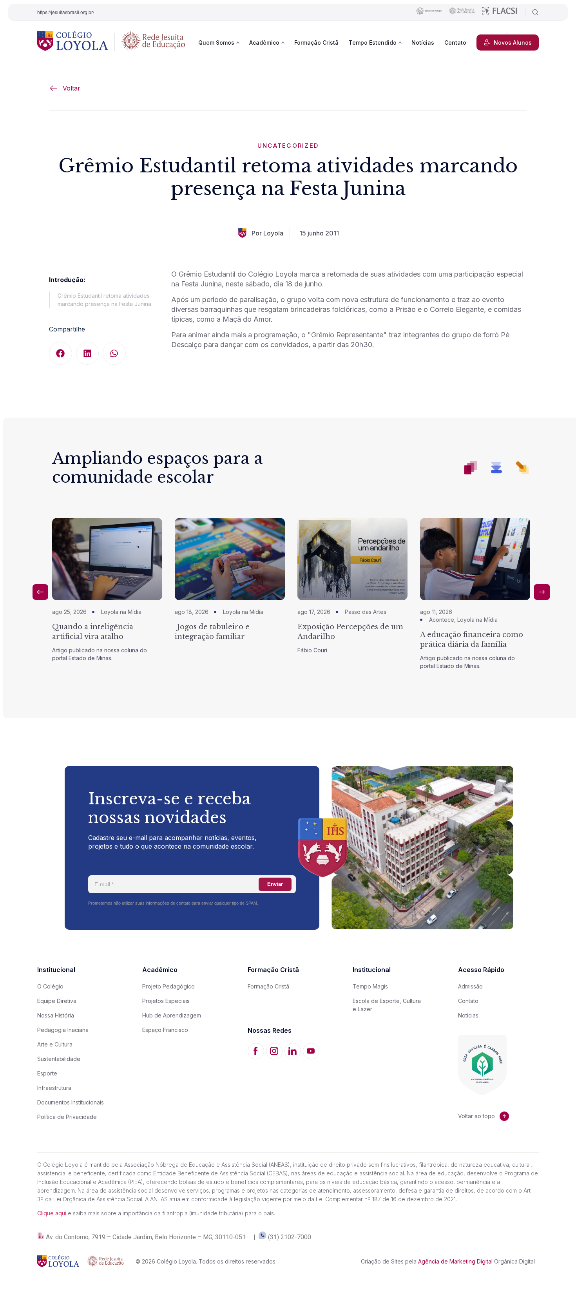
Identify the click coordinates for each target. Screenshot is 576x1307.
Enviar (275, 884)
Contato (455, 42)
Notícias (422, 42)
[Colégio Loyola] (72, 42)
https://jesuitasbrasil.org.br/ (65, 12)
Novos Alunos (513, 42)
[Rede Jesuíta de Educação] (153, 42)
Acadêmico (264, 42)
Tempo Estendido (373, 42)
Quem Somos (216, 42)
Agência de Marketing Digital (455, 1261)
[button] (60, 353)
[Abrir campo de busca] (532, 12)
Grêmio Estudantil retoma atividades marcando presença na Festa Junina (104, 299)
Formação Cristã (316, 42)
